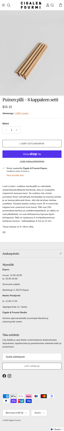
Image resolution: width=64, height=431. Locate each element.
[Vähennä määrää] (5, 130)
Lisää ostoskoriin (32, 143)
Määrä (5, 123)
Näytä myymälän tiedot (15, 175)
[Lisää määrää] (17, 130)
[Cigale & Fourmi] (31, 5)
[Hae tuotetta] (10, 5)
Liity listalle (32, 366)
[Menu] (3, 5)
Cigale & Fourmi (14, 420)
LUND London (22, 113)
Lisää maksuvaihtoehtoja (32, 161)
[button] (57, 429)
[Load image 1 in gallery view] (32, 53)
